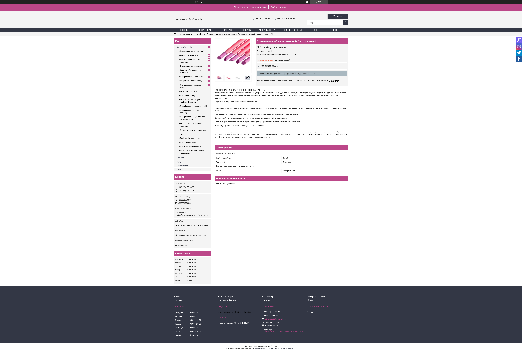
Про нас (227, 30)
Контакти (246, 30)
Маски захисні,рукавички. (190, 146)
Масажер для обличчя (189, 142)
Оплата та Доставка (228, 300)
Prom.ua (274, 346)
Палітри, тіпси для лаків (190, 138)
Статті (179, 169)
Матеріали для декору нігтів (191, 77)
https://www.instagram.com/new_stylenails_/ (193, 215)
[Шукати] (345, 22)
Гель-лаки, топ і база (188, 91)
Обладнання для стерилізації (192, 51)
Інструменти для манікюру (193, 34)
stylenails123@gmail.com (188, 197)
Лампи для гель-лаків (189, 55)
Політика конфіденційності (285, 348)
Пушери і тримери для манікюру (221, 34)
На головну (268, 296)
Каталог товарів (226, 296)
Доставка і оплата (268, 30)
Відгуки (180, 162)
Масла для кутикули (188, 95)
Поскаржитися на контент (264, 348)
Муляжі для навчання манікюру (193, 130)
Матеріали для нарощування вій (193, 106)
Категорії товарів (204, 30)
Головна (183, 30)
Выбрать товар (278, 7)
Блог (315, 30)
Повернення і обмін (293, 30)
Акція (182, 134)
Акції (334, 30)
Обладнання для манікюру (191, 66)
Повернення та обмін (316, 296)
